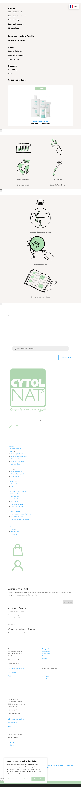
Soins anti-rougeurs (16, 24)
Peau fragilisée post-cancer (17, 615)
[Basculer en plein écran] (3, 778)
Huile (10, 74)
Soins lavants (13, 59)
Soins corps (46, 653)
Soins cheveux (47, 656)
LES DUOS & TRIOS (40, 121)
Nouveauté (40, 88)
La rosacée (11, 624)
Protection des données (56, 765)
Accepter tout (38, 779)
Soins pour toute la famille (21, 36)
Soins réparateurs (15, 12)
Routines (45, 658)
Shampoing (12, 69)
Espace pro (66, 357)
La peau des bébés (14, 618)
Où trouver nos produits (16, 668)
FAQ (9, 676)
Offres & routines (16, 40)
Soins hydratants (15, 51)
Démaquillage (13, 28)
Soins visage (46, 651)
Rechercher (68, 602)
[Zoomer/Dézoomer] (1, 778)
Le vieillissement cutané (16, 612)
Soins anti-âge (14, 20)
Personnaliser (12, 779)
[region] (25, 770)
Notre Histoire (12, 672)
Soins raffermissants (16, 55)
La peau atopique (14, 621)
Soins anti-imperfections (17, 16)
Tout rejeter (26, 779)
